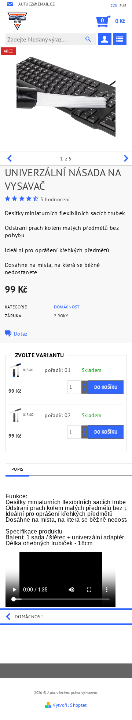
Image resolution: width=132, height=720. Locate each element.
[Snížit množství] (84, 390)
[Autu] (17, 21)
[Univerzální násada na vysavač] (15, 369)
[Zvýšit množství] (84, 383)
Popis (17, 469)
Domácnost (67, 307)
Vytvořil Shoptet (70, 705)
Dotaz (20, 333)
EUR (123, 5)
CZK (114, 5)
